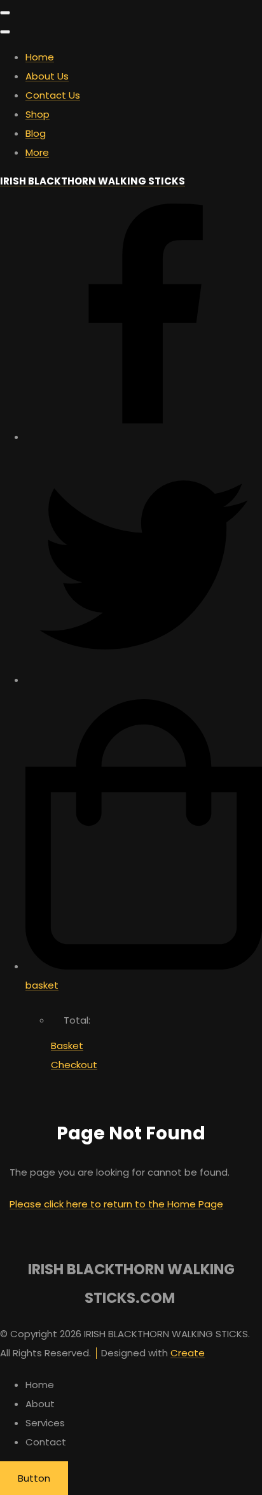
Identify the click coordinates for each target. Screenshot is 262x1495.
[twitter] (143, 679)
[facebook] (143, 436)
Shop (37, 114)
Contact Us (52, 95)
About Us (47, 76)
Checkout (74, 1064)
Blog (35, 133)
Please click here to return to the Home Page (116, 1204)
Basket (67, 1045)
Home (39, 57)
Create (187, 1352)
